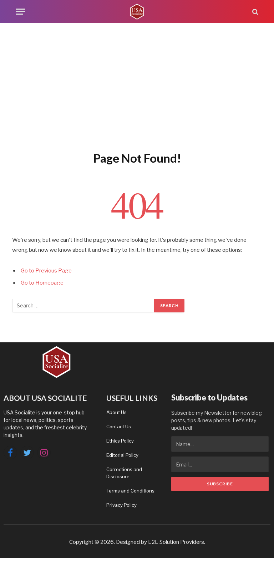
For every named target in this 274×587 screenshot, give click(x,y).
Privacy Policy (121, 505)
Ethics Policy (120, 441)
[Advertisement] (137, 86)
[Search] (254, 12)
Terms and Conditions (130, 491)
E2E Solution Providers (176, 542)
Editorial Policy (122, 455)
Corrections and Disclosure (124, 472)
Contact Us (118, 426)
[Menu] (20, 12)
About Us (116, 412)
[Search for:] (83, 305)
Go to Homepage (42, 283)
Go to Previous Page (46, 270)
